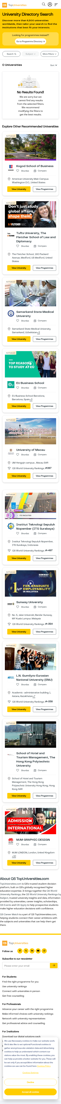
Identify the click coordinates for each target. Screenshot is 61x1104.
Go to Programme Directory (29, 41)
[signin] (50, 4)
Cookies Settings (30, 1072)
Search (10, 54)
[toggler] (56, 4)
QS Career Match (9, 914)
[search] (43, 4)
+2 (38, 332)
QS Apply (21, 905)
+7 (34, 696)
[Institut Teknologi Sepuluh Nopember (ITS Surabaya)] (10, 526)
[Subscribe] (54, 965)
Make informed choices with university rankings (27, 1013)
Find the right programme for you (20, 981)
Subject (29, 54)
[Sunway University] (10, 603)
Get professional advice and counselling (23, 1023)
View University (19, 189)
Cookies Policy (44, 1066)
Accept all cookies (30, 1092)
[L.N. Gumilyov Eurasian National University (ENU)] (10, 677)
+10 (14, 856)
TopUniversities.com (10, 883)
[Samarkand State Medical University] (10, 313)
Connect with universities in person (21, 991)
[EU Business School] (10, 384)
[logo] (14, 4)
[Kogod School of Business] (10, 167)
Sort (52, 65)
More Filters (48, 54)
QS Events (5, 905)
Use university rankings (14, 986)
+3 (31, 399)
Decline (30, 1082)
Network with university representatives (23, 1018)
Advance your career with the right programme (27, 1009)
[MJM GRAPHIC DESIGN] (10, 841)
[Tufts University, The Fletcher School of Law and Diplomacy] (10, 234)
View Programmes (44, 189)
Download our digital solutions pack (21, 1036)
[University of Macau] (10, 451)
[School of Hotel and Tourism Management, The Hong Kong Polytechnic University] (10, 754)
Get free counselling (13, 995)
